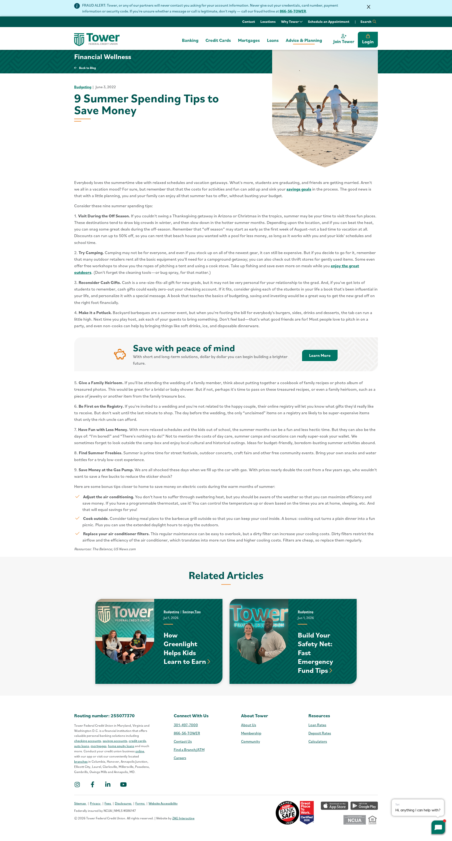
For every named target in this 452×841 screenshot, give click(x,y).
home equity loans (121, 746)
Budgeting (82, 86)
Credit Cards (218, 40)
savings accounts (115, 741)
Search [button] (366, 21)
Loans (273, 40)
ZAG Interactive (183, 818)
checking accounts (87, 741)
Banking (190, 40)
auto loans (81, 746)
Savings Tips (191, 612)
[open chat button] (438, 827)
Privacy (95, 803)
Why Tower (290, 21)
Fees (108, 803)
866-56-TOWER (293, 11)
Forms (140, 803)
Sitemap (80, 803)
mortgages (98, 746)
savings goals (299, 189)
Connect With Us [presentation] (191, 716)
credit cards (137, 741)
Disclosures (123, 803)
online (139, 751)
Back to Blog (87, 68)
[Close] (368, 6)
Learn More (323, 355)
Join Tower (343, 41)
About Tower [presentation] (254, 716)
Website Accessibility (163, 803)
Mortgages (249, 40)
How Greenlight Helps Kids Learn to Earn (185, 648)
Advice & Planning (304, 40)
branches (81, 761)
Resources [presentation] (319, 716)
